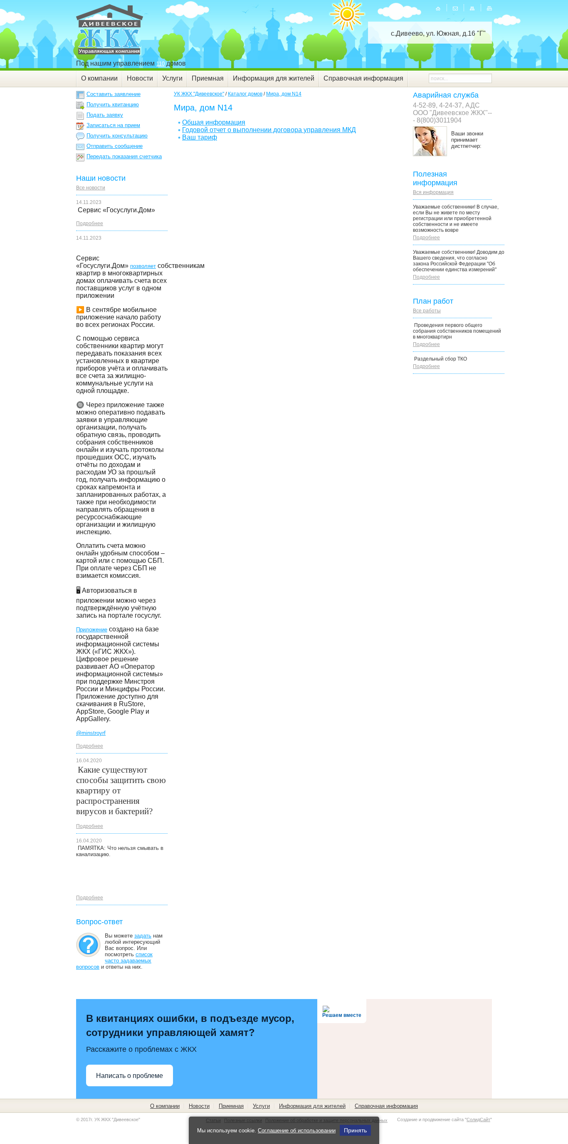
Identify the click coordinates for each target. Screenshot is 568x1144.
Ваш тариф (199, 137)
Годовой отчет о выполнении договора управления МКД (269, 129)
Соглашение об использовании (297, 1130)
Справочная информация (363, 78)
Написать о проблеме (129, 1075)
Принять (355, 1130)
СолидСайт (478, 1119)
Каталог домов (245, 94)
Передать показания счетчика (124, 156)
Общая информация (213, 122)
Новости (140, 78)
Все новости (90, 188)
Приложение (91, 629)
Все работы (427, 311)
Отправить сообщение (114, 146)
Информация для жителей (273, 78)
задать (142, 936)
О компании (99, 78)
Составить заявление (113, 94)
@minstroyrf (91, 733)
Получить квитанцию (112, 104)
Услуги (172, 78)
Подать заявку (104, 115)
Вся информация (433, 192)
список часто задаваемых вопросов (114, 960)
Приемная (208, 78)
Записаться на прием (113, 125)
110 (160, 64)
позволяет (143, 266)
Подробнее (89, 223)
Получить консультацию (117, 136)
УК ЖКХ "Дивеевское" (199, 94)
